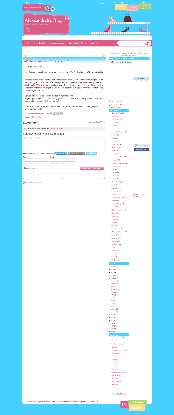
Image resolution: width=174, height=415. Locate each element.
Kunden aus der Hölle (118, 197)
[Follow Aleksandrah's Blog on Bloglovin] (120, 63)
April (112, 303)
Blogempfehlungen (117, 132)
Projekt (32, 85)
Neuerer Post (27, 179)
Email (52, 157)
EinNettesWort (97, 72)
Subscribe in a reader (115, 101)
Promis (113, 235)
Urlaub (113, 257)
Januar (113, 312)
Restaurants (115, 238)
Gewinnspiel (29, 48)
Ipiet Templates (74, 401)
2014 (112, 275)
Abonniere (27, 168)
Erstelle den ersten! (56, 129)
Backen (113, 122)
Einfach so (115, 144)
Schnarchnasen (116, 375)
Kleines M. (115, 191)
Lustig (113, 207)
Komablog (114, 362)
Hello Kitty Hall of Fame (119, 350)
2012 (112, 315)
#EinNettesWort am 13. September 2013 (48, 61)
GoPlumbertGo (75, 72)
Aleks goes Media (117, 119)
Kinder (113, 188)
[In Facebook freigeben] (59, 113)
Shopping (114, 244)
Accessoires (115, 116)
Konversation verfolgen (102, 122)
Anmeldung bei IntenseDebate (61, 153)
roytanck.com (134, 55)
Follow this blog (141, 149)
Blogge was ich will (117, 337)
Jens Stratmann (116, 353)
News (113, 222)
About (133, 8)
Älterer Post (101, 179)
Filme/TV (114, 147)
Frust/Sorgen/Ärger (117, 157)
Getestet (114, 160)
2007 (112, 326)
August (113, 292)
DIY (113, 141)
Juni (112, 298)
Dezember (114, 281)
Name (25, 157)
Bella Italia (115, 129)
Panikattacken (116, 229)
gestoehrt (114, 347)
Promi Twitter (39, 43)
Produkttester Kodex (76, 43)
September (114, 289)
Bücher (113, 138)
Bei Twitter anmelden (91, 153)
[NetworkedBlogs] (141, 145)
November (114, 283)
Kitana (113, 356)
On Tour (114, 225)
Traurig (114, 250)
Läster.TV (114, 366)
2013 (112, 278)
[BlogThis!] (54, 113)
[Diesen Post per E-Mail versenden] (51, 113)
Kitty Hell (114, 359)
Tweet (41, 66)
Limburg (114, 200)
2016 (112, 269)
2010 (112, 320)
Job (112, 185)
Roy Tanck (114, 53)
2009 (112, 323)
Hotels (113, 179)
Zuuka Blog (115, 391)
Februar (113, 309)
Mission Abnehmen (117, 210)
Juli (112, 295)
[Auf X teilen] (56, 113)
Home (145, 6)
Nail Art (114, 216)
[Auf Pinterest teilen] (61, 113)
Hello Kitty (115, 169)
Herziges (114, 172)
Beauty (113, 125)
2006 (112, 329)
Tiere (113, 247)
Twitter (94, 85)
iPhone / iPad (115, 182)
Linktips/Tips (115, 204)
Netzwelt (114, 219)
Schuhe (113, 241)
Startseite (64, 179)
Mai (112, 300)
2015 (112, 272)
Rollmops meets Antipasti (119, 372)
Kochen (114, 194)
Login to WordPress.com (76, 153)
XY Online (114, 388)
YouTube (114, 260)
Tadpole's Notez (94, 401)
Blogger (122, 394)
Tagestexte (114, 384)
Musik (113, 213)
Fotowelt (114, 150)
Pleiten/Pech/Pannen (118, 232)
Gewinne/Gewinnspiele (118, 163)
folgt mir (67, 106)
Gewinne (94, 43)
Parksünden (115, 369)
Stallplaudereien (116, 381)
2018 (112, 267)
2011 (112, 317)
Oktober (113, 286)
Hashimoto (115, 166)
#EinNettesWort (43, 85)
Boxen (113, 135)
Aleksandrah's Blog (43, 20)
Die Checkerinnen (117, 344)
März (112, 306)
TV (112, 254)
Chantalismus (115, 341)
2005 (112, 331)
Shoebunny (115, 378)
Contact (120, 6)
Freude (113, 154)
